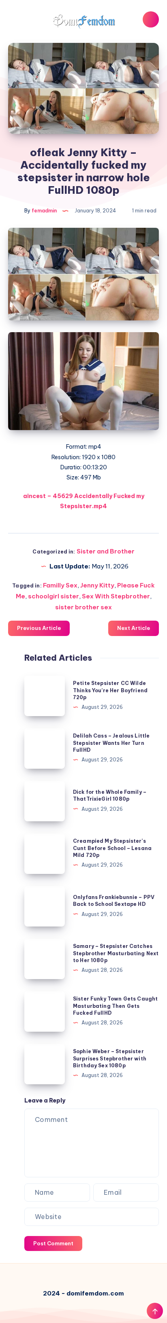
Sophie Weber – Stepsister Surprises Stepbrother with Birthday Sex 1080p (109, 1058)
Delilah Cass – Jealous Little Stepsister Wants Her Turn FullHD (111, 743)
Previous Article (39, 628)
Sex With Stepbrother (116, 596)
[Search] (151, 19)
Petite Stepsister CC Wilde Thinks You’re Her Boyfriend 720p (110, 690)
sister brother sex (83, 607)
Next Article (133, 628)
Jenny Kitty (97, 585)
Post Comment (53, 1243)
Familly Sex (60, 585)
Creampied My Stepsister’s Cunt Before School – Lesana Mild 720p (112, 848)
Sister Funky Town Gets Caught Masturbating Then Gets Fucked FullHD (115, 1006)
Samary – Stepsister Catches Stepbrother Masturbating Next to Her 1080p (115, 953)
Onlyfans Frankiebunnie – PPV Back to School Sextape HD (113, 900)
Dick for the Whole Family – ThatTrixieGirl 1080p (109, 795)
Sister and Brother (106, 551)
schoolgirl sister (53, 596)
